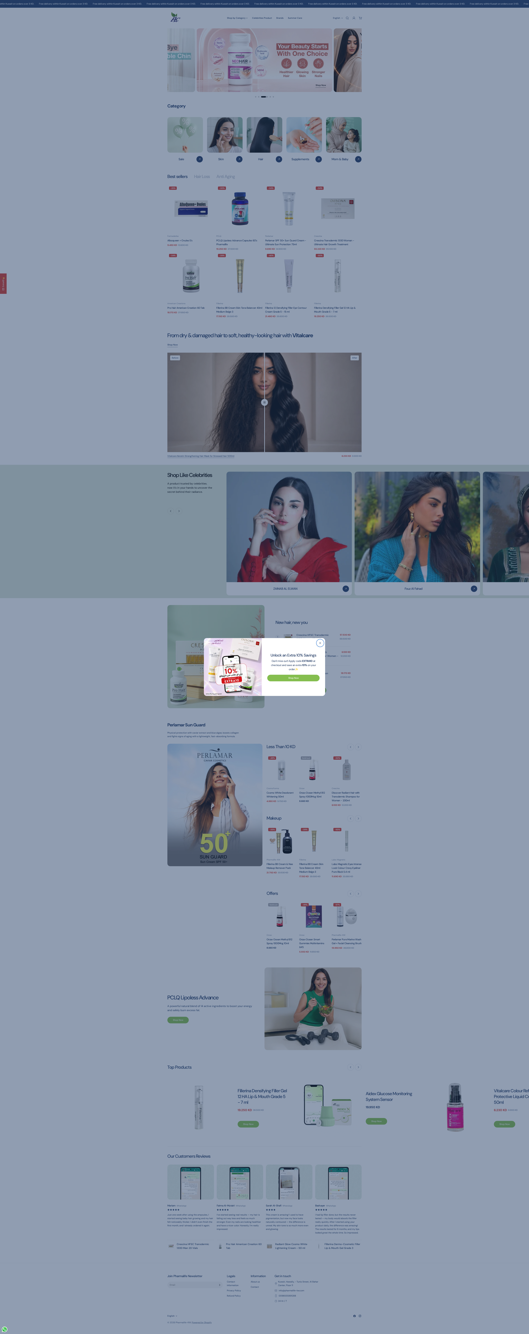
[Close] (320, 643)
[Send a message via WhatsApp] (4, 1329)
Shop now (293, 678)
